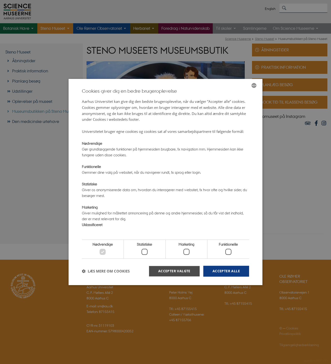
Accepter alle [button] (226, 271)
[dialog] (165, 182)
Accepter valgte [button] (174, 271)
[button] (106, 271)
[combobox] (254, 85)
